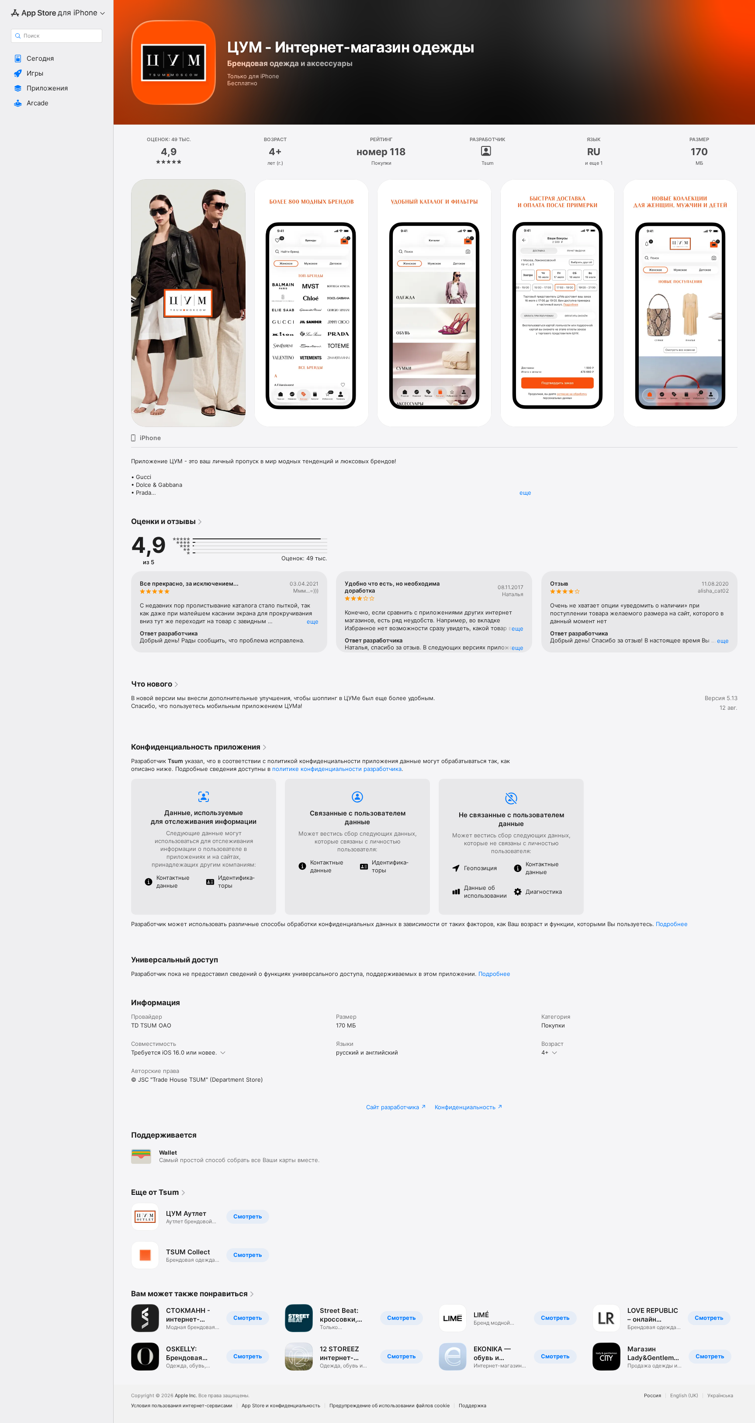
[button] (56, 58)
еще (525, 492)
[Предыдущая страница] (122, 303)
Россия (652, 1395)
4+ (545, 1052)
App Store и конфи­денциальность (281, 1405)
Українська (720, 1395)
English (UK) (684, 1395)
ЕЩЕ (313, 621)
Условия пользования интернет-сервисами (181, 1405)
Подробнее (672, 923)
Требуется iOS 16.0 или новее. (174, 1052)
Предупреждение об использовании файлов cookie (389, 1405)
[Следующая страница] (746, 303)
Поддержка (472, 1405)
